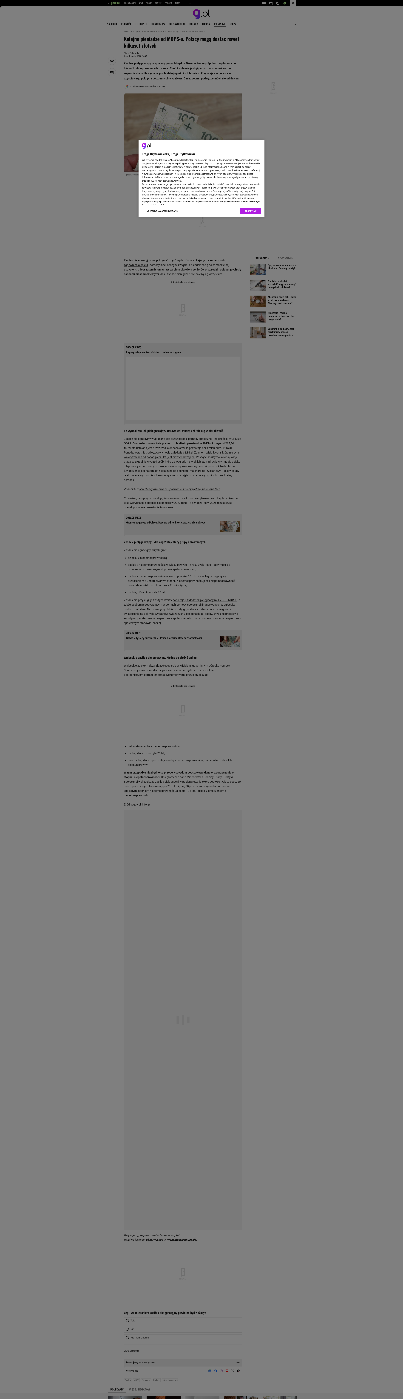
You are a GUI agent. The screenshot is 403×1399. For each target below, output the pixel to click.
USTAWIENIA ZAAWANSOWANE (162, 210)
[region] (201, 178)
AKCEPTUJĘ (251, 211)
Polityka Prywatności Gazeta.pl (235, 201)
